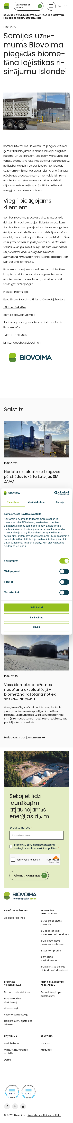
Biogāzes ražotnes (14, 918)
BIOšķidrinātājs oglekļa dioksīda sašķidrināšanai (54, 968)
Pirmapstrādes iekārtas (17, 992)
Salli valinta (36, 617)
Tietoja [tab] (60, 502)
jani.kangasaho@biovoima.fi (22, 343)
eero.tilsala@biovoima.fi (19, 315)
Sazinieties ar (12, 1043)
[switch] (64, 571)
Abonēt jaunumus (27, 875)
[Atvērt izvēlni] (51, 6)
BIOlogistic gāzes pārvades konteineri (52, 942)
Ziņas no (45, 1043)
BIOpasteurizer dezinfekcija (12, 1000)
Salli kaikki (36, 607)
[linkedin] (15, 1106)
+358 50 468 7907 (15, 335)
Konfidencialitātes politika (44, 1115)
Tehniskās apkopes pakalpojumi (51, 994)
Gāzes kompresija (51, 950)
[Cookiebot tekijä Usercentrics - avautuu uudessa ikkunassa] (54, 493)
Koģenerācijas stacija (16, 1014)
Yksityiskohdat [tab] (36, 502)
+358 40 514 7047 (14, 307)
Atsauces (46, 1049)
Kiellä (36, 627)
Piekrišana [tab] (13, 502)
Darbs (7, 1059)
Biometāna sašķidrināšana (49, 958)
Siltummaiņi (11, 1008)
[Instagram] (23, 1106)
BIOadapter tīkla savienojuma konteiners (55, 932)
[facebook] (7, 1106)
